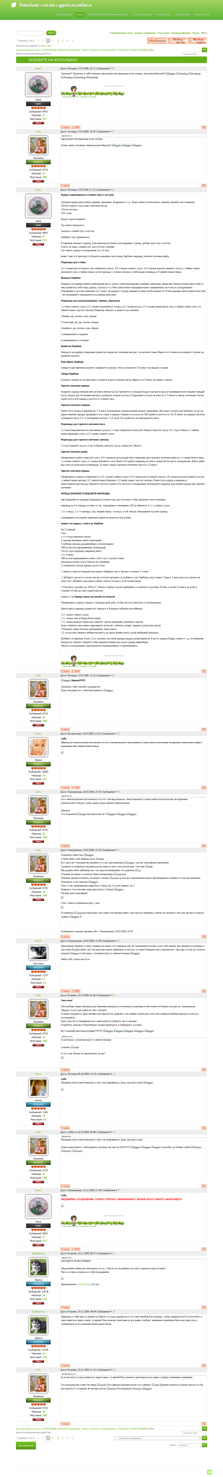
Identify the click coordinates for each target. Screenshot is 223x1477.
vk (209, 1472)
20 (118, 733)
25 (113, 1073)
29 (113, 1311)
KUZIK (38, 940)
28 (113, 1253)
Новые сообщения (145, 32)
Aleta (38, 1073)
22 (118, 850)
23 (118, 940)
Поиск (195, 32)
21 (118, 791)
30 (113, 1369)
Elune (42, 45)
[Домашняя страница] (76, 127)
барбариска (38, 1253)
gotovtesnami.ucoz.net (28, 49)
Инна (38, 68)
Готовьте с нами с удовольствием (55, 5)
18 (113, 189)
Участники (164, 32)
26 (113, 1132)
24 (113, 995)
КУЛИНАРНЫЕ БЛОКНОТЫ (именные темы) (64, 49)
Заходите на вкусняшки (103, 49)
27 (119, 1190)
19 (113, 675)
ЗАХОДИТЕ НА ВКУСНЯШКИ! (133, 49)
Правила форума (181, 32)
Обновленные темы (122, 32)
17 (113, 131)
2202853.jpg (84, 1284)
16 (113, 68)
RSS (203, 32)
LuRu (48, 45)
